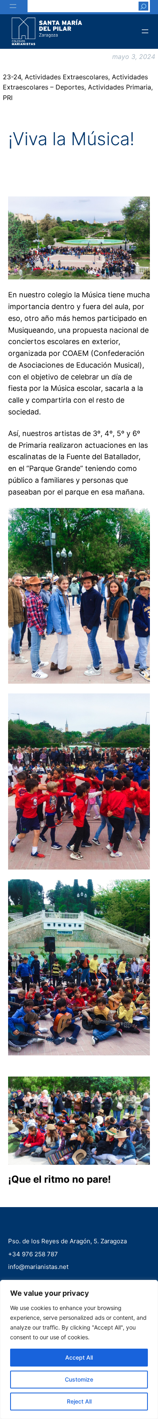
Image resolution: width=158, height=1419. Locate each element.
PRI (8, 98)
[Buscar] (143, 6)
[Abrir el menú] (13, 6)
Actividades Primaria (119, 87)
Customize (79, 1379)
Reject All (79, 1401)
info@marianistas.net (38, 1267)
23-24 (12, 77)
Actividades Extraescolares (66, 77)
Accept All (79, 1357)
